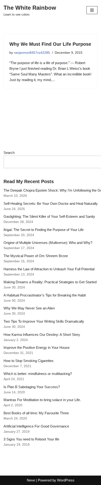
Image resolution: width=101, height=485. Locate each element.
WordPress (65, 480)
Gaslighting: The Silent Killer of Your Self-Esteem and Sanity (49, 216)
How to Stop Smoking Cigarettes (29, 361)
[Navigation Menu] (91, 10)
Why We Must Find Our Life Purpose (50, 44)
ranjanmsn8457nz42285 (32, 52)
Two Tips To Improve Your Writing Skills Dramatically (44, 321)
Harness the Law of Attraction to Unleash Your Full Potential (49, 269)
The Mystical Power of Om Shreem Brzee (36, 256)
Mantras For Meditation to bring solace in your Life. (42, 400)
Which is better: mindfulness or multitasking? (38, 374)
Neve (31, 480)
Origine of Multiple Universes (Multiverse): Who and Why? (48, 243)
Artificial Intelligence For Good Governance (36, 426)
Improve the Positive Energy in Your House (37, 347)
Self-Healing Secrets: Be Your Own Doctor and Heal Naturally (51, 203)
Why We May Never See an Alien (29, 308)
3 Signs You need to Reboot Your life (31, 439)
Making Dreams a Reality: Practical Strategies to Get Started (50, 282)
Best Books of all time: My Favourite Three (36, 413)
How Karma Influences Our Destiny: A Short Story (42, 335)
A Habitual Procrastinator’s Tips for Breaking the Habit (45, 295)
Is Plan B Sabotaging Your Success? (32, 387)
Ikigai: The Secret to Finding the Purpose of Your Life (44, 230)
